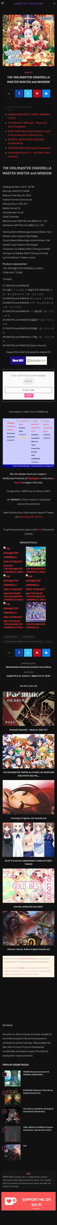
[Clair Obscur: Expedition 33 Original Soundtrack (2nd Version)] (13, 1115)
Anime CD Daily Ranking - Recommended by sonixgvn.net (33, 466)
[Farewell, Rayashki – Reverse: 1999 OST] (28, 709)
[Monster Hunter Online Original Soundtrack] (28, 928)
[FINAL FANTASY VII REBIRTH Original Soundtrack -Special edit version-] (13, 1134)
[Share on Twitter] (28, 93)
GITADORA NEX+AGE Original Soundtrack (29, 148)
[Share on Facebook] (19, 93)
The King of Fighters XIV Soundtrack (28, 818)
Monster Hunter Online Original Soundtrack (28, 949)
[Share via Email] (46, 93)
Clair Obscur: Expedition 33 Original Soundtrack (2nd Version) (38, 1110)
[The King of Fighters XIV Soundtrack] (28, 797)
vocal (49, 642)
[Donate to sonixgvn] (28, 1201)
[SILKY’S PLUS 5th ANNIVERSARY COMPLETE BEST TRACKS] (28, 840)
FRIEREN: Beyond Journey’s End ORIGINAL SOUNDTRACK (36, 1073)
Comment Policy (26, 959)
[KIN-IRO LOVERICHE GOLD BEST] (28, 886)
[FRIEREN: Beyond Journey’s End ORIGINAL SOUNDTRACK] (13, 1078)
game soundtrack (11, 637)
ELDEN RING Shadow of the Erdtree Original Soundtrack (38, 1091)
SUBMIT (29, 395)
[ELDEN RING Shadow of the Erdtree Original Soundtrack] (13, 1097)
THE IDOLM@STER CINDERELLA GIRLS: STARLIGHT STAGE (23, 642)
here (39, 529)
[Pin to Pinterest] (37, 93)
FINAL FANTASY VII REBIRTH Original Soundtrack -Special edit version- (38, 1128)
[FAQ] (13, 1152)
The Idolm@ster (28, 637)
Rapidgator (34, 478)
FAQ (24, 1146)
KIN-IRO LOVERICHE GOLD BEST (28, 906)
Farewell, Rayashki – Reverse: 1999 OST (28, 729)
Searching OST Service (30, 516)
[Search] (54, 4)
